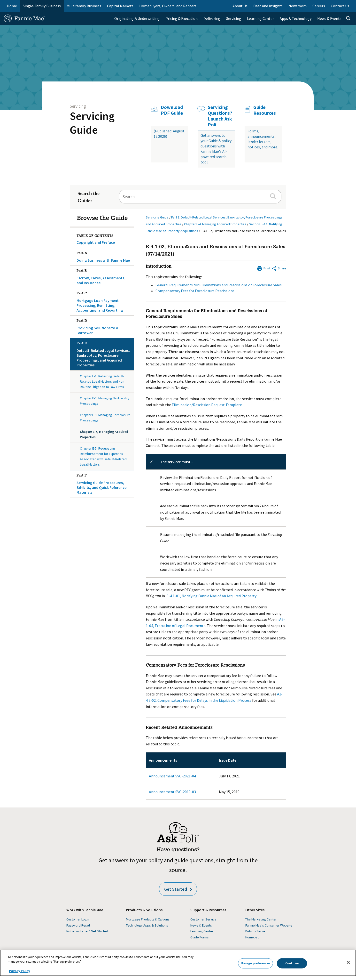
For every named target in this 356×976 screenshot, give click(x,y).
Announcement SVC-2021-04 (172, 776)
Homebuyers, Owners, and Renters (167, 5)
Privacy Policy (19, 971)
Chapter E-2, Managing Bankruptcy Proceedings (104, 401)
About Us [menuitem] (240, 5)
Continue (292, 963)
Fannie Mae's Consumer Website (268, 925)
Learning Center (201, 931)
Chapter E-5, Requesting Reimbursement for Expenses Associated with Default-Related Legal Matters (103, 456)
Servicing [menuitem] (233, 18)
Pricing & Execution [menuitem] (181, 18)
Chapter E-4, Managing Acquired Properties (104, 434)
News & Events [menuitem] (329, 18)
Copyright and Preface (96, 242)
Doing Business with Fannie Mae (103, 257)
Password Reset (78, 925)
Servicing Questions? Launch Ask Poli (220, 116)
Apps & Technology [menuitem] (295, 18)
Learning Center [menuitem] (260, 18)
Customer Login (77, 919)
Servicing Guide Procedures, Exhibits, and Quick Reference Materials (101, 484)
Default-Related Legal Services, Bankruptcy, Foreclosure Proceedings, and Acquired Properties (103, 354)
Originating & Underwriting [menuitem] (137, 18)
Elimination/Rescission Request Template (207, 404)
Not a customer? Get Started (87, 931)
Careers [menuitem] (318, 5)
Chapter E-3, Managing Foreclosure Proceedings (105, 417)
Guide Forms (199, 937)
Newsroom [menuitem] (297, 5)
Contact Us (340, 5)
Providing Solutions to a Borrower (97, 327)
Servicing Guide (92, 123)
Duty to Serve (255, 931)
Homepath (252, 937)
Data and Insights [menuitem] (268, 5)
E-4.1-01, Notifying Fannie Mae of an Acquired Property (211, 595)
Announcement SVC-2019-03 (172, 791)
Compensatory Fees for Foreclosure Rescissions (194, 290)
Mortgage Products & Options (148, 919)
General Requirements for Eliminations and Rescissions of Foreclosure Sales (218, 284)
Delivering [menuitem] (211, 18)
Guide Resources (264, 110)
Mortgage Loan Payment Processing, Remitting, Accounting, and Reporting (100, 302)
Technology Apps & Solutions (147, 925)
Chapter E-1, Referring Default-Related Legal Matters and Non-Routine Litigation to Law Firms (102, 381)
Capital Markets (120, 5)
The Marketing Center (261, 919)
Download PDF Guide (172, 110)
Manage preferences (255, 963)
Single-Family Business (42, 5)
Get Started (175, 889)
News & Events (201, 925)
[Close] (348, 962)
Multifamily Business (84, 5)
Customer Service (203, 919)
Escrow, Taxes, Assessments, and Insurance (101, 277)
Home (12, 5)
